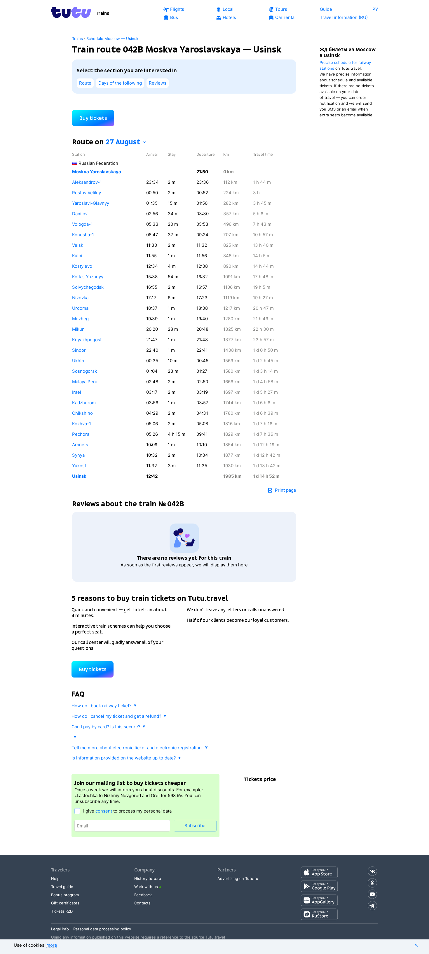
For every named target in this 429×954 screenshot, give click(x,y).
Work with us (146, 886)
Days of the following (120, 83)
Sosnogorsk (84, 371)
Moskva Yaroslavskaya (96, 171)
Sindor (79, 350)
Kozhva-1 (81, 423)
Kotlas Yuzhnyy (87, 276)
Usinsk (79, 476)
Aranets (80, 444)
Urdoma (80, 308)
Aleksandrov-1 (87, 182)
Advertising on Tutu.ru (237, 878)
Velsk (77, 245)
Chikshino (82, 413)
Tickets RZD (62, 911)
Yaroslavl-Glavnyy (90, 203)
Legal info (60, 929)
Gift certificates (65, 903)
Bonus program (65, 894)
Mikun (78, 329)
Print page (285, 490)
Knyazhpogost (87, 339)
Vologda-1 (82, 224)
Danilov (80, 213)
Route (85, 83)
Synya (78, 455)
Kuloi (77, 255)
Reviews (157, 83)
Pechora (80, 434)
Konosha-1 (83, 234)
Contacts (142, 903)
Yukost (79, 465)
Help (55, 878)
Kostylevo (82, 266)
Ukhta (78, 360)
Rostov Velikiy (86, 192)
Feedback (143, 894)
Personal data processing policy (102, 929)
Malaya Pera (84, 381)
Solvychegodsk (88, 287)
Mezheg (80, 318)
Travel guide (62, 886)
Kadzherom (84, 402)
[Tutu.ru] (71, 13)
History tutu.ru (147, 878)
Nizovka (80, 297)
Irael (76, 392)
